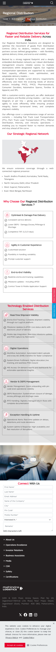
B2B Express (17, 19)
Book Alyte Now (54, 311)
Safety (9, 571)
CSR (8, 566)
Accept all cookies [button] (15, 645)
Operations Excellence (16, 545)
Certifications (12, 577)
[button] (37, 645)
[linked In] (30, 615)
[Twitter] (20, 615)
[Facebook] (25, 615)
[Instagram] (35, 615)
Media (8, 561)
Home (5, 19)
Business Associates (15, 555)
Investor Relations (14, 550)
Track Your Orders (54, 295)
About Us (10, 539)
